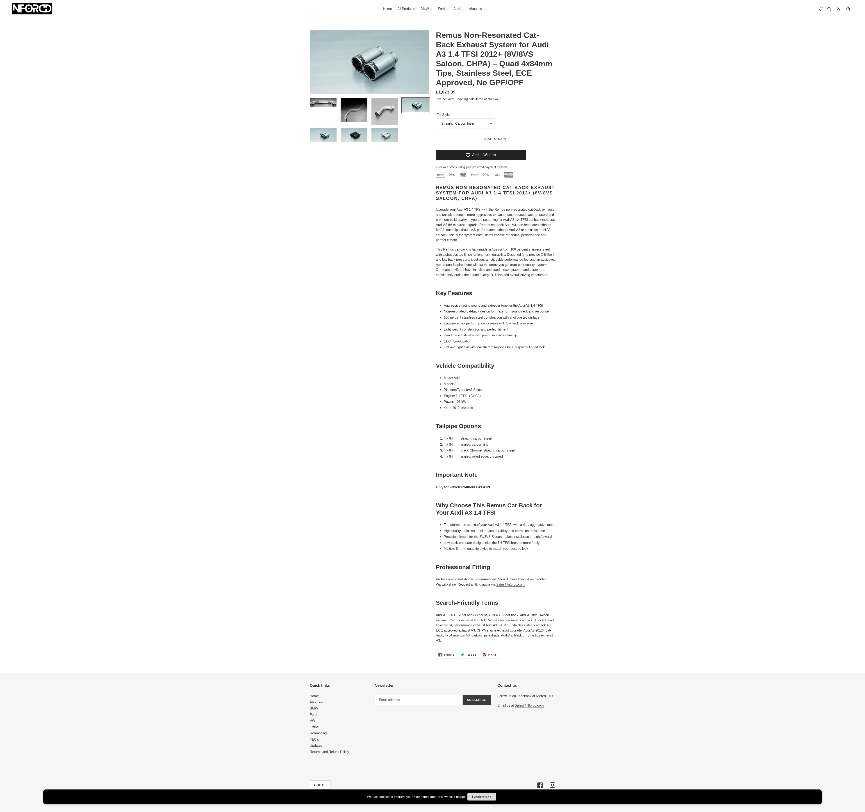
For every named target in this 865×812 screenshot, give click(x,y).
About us (316, 702)
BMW (314, 708)
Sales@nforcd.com (510, 584)
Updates (316, 745)
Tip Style (443, 114)
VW (312, 721)
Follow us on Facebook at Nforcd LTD (525, 696)
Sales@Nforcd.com (529, 705)
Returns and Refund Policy (329, 752)
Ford (313, 714)
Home (314, 696)
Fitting (314, 727)
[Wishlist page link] (821, 9)
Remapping (318, 733)
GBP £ (319, 785)
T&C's (314, 739)
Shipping (461, 99)
